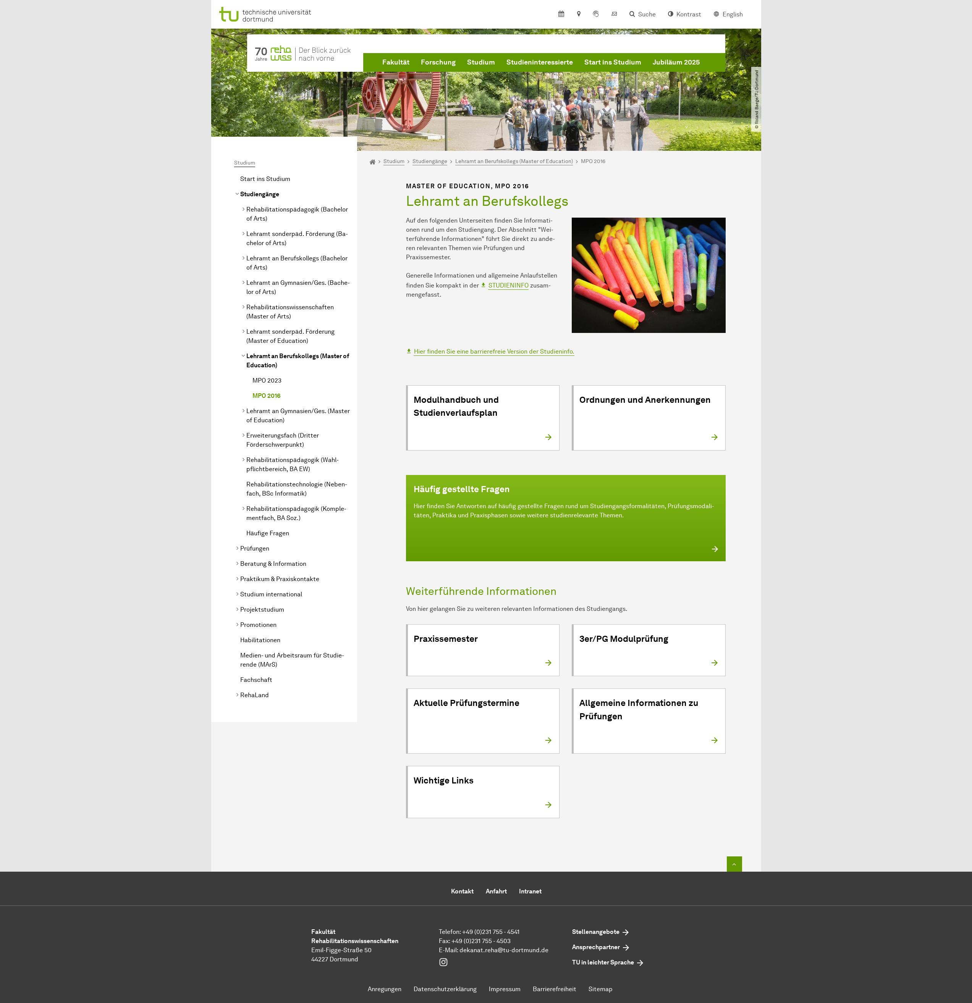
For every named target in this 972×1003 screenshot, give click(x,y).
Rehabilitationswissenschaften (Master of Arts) (290, 312)
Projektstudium (262, 609)
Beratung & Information (273, 563)
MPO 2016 (266, 395)
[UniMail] (614, 14)
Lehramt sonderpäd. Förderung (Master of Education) (290, 336)
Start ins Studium (612, 62)
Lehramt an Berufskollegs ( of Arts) (297, 263)
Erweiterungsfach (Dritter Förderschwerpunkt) (282, 440)
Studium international (271, 594)
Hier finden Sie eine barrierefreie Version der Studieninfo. (494, 351)
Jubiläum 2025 (676, 62)
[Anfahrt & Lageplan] (578, 14)
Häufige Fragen (267, 533)
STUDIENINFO (508, 285)
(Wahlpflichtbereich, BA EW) (292, 464)
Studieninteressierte (539, 62)
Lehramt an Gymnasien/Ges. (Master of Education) (298, 415)
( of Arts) (297, 214)
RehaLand (254, 695)
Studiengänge (259, 194)
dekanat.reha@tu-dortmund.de (503, 950)
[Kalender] (561, 14)
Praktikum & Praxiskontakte (279, 579)
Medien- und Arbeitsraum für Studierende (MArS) (292, 660)
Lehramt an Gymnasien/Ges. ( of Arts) (298, 287)
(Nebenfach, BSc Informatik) (296, 489)
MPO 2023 (266, 380)
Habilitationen (260, 640)
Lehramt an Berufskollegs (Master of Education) (297, 360)
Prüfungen (254, 548)
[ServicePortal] (596, 14)
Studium (481, 62)
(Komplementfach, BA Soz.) (296, 513)
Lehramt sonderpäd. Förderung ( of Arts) (297, 238)
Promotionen (258, 624)
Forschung (438, 62)
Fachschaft (256, 679)
